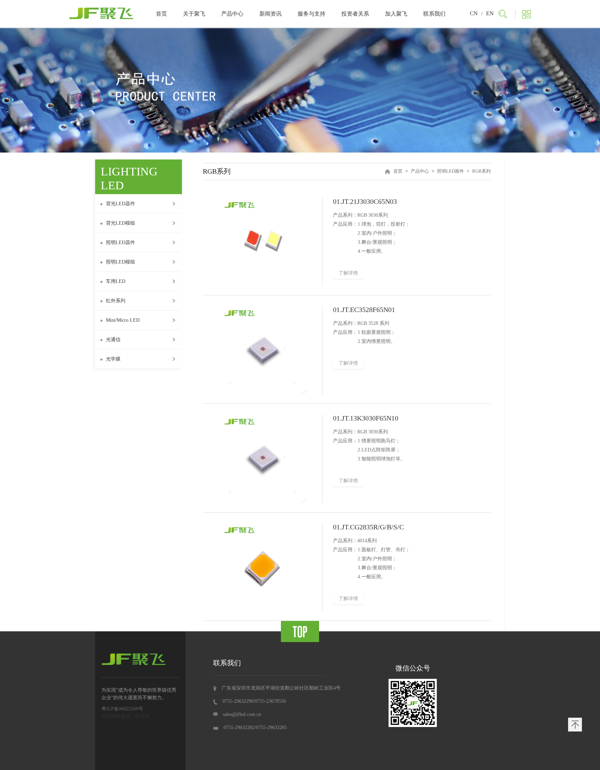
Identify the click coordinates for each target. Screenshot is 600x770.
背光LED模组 (120, 223)
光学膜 (113, 359)
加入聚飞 (396, 14)
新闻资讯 (270, 14)
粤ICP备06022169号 (122, 708)
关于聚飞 (194, 14)
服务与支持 (311, 14)
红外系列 (115, 300)
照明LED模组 (120, 262)
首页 (161, 14)
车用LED (115, 281)
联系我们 (434, 14)
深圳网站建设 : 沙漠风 (125, 716)
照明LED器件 (120, 242)
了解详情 (348, 273)
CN (474, 13)
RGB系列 (481, 171)
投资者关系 (355, 14)
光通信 (113, 339)
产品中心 (232, 14)
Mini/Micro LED (123, 320)
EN (490, 13)
